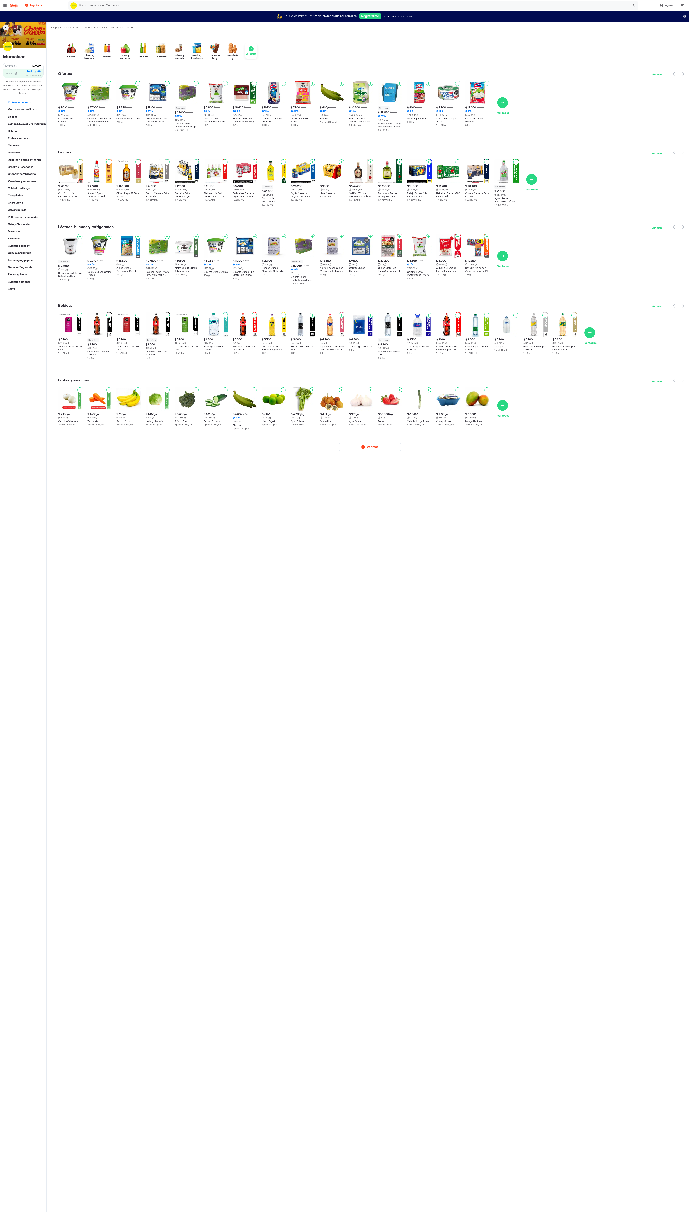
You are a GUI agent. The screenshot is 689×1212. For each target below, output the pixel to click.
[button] (34, 5)
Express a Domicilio (70, 27)
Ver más (657, 74)
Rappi (54, 27)
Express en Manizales (95, 27)
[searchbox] (353, 5)
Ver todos (503, 113)
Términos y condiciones (397, 16)
